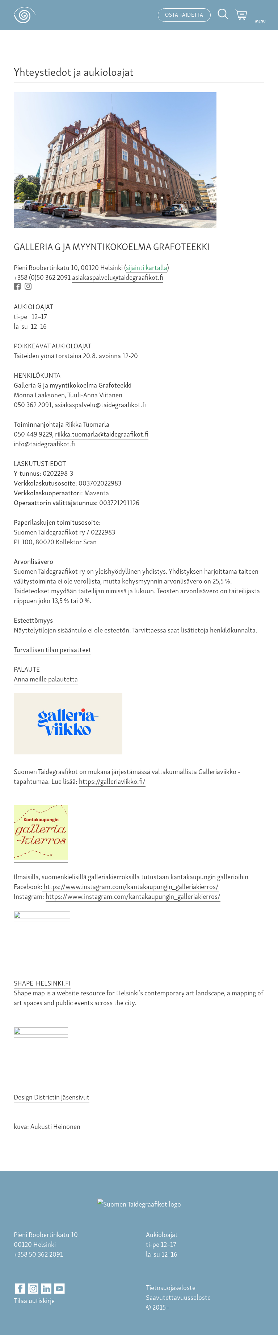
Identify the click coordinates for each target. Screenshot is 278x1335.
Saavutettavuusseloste (178, 1296)
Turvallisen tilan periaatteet (52, 649)
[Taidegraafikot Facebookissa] (18, 286)
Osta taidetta (184, 14)
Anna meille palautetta (46, 678)
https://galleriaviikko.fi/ (112, 780)
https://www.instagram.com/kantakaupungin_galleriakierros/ (130, 886)
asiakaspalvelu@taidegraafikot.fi (117, 276)
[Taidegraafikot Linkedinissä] (46, 1288)
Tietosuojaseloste (170, 1287)
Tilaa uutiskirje (34, 1300)
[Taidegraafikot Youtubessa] (59, 1288)
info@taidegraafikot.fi (44, 443)
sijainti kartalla (146, 267)
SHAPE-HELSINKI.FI (42, 982)
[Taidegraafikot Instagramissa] (29, 286)
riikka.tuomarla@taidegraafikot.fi (101, 433)
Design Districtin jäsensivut (51, 1096)
